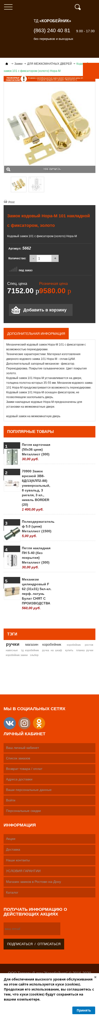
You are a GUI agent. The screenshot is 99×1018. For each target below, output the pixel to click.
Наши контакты (18, 860)
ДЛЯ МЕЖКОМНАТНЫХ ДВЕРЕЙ (49, 63)
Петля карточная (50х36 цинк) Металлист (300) (36, 452)
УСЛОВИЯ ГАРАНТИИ (23, 871)
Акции (10, 839)
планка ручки (84, 650)
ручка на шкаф (52, 650)
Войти (10, 800)
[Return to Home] (7, 63)
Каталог (12, 892)
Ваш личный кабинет (22, 748)
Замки (18, 63)
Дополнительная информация (36, 334)
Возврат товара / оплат (24, 769)
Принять (84, 1010)
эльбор (34, 655)
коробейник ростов (80, 644)
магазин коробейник (43, 644)
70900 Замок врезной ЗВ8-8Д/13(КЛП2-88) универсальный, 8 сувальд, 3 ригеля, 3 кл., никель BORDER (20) (36, 490)
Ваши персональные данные (29, 790)
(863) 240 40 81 (52, 30)
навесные (12, 650)
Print (11, 202)
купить (69, 650)
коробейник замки (17, 655)
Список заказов (18, 758)
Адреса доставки (19, 779)
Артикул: (14, 248)
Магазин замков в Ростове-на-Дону (33, 882)
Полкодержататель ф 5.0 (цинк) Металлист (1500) (37, 529)
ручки (12, 644)
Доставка (13, 849)
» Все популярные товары (72, 619)
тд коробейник (30, 650)
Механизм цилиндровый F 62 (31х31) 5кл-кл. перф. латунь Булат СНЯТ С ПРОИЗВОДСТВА (36, 593)
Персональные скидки (23, 811)
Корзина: (93, 7)
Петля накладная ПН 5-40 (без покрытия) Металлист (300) (36, 557)
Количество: (17, 258)
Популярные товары (30, 432)
